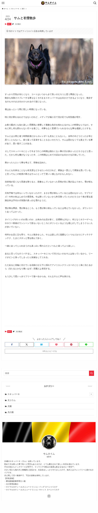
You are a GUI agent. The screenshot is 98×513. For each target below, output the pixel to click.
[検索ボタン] (95, 3)
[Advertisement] (49, 304)
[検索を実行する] (91, 373)
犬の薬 (11, 412)
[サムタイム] (49, 3)
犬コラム (12, 400)
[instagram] (49, 496)
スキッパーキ (14, 394)
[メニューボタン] (3, 3)
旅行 (9, 24)
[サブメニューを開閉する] (91, 394)
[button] (12, 344)
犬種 (10, 406)
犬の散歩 (18, 24)
